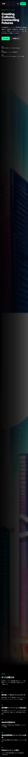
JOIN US (23, 3)
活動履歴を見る (16, 38)
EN (18, 3)
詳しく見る (5, 38)
